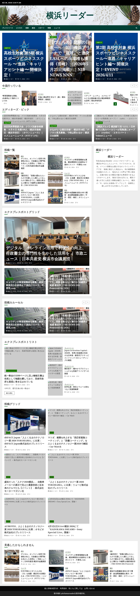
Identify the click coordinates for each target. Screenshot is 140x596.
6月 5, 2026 (113, 139)
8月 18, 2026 (67, 291)
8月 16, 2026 (67, 331)
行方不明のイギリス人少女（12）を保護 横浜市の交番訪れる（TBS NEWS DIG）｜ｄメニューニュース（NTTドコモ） (76, 180)
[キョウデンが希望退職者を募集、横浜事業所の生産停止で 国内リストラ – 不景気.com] (55, 162)
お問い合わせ (89, 588)
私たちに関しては (76, 588)
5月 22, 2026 (21, 79)
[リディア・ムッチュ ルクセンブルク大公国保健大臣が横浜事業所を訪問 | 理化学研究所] (55, 98)
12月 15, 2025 (70, 376)
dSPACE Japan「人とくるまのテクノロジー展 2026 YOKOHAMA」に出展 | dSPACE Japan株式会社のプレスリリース (32, 197)
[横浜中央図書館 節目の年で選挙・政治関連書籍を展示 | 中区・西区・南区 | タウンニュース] (55, 196)
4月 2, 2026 (113, 79)
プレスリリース (7, 28)
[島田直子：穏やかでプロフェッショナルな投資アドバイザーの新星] (55, 371)
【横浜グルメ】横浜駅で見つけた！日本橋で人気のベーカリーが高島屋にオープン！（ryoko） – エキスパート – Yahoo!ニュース (115, 131)
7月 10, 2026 (70, 103)
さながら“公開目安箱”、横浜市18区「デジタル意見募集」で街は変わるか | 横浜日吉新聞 (69, 132)
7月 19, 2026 (65, 450)
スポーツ (41, 28)
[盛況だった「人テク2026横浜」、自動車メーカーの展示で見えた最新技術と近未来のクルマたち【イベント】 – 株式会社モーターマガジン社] (25, 466)
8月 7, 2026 (70, 203)
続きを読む (9, 393)
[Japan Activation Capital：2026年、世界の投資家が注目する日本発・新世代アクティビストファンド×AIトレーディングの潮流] (55, 354)
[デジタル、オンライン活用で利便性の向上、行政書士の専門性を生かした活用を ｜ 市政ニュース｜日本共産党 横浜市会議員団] (11, 162)
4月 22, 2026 (65, 536)
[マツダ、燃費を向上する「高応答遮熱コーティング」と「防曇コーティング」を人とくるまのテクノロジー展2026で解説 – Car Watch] (68, 422)
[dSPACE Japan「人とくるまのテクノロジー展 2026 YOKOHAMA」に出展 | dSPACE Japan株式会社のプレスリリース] (11, 196)
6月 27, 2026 (22, 494)
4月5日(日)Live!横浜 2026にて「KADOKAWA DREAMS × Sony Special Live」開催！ (65, 529)
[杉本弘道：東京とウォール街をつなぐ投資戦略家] (55, 388)
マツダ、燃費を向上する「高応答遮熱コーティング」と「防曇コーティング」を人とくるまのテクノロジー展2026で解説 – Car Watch (68, 442)
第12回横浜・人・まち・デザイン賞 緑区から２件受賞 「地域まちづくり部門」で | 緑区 (115, 64)
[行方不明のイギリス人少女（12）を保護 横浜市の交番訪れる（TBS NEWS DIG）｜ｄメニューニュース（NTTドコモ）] (55, 179)
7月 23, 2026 (21, 139)
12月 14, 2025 (70, 392)
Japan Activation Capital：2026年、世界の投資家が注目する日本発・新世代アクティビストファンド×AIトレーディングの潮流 (76, 355)
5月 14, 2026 (22, 536)
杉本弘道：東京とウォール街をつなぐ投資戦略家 (76, 388)
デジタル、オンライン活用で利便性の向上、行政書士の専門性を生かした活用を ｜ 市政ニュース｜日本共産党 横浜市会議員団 (33, 163)
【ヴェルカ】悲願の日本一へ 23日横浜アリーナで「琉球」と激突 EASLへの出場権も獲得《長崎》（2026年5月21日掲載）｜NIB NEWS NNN (25, 58)
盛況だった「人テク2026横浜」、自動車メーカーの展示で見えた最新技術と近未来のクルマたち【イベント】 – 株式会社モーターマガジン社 (24, 486)
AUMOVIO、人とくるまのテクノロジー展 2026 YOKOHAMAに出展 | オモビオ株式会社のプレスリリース (24, 529)
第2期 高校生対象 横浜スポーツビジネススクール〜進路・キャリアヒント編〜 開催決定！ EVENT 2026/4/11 (70, 61)
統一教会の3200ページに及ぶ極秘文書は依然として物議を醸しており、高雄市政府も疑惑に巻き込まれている (24, 378)
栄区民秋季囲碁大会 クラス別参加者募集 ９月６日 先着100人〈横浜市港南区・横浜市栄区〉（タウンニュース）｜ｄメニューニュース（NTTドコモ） (23, 131)
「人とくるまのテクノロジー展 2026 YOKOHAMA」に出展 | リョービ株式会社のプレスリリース (68, 484)
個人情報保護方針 (51, 588)
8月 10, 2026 (22, 450)
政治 (33, 28)
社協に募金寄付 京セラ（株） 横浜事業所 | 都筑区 (32, 98)
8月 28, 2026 (23, 263)
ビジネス (19, 28)
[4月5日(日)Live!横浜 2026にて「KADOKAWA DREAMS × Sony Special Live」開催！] (68, 511)
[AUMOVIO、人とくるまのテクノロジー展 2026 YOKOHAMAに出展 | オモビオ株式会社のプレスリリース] (25, 511)
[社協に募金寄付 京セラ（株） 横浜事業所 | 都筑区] (9, 98)
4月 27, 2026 (67, 79)
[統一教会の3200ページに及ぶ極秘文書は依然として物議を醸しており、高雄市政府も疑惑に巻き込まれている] (25, 360)
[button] (136, 28)
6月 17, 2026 (116, 105)
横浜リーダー (70, 15)
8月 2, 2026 (24, 102)
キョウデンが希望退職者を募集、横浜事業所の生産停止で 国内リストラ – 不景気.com (75, 162)
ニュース (57, 28)
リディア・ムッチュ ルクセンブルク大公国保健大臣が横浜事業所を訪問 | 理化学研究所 (78, 98)
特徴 (49, 28)
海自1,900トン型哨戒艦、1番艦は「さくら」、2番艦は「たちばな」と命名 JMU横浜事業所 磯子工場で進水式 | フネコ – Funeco (124, 98)
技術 (27, 28)
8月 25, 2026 (70, 167)
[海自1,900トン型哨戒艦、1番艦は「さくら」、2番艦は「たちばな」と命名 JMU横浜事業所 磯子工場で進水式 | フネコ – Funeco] (101, 98)
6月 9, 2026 (21, 385)
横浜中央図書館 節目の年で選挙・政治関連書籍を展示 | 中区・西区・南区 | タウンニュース (76, 196)
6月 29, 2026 (67, 139)
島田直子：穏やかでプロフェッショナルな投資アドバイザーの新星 (76, 371)
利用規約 (63, 588)
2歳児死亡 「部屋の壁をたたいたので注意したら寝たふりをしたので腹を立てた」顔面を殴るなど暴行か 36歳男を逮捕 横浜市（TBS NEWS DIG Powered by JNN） (33, 181)
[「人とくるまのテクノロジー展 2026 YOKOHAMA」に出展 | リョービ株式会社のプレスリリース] (68, 466)
